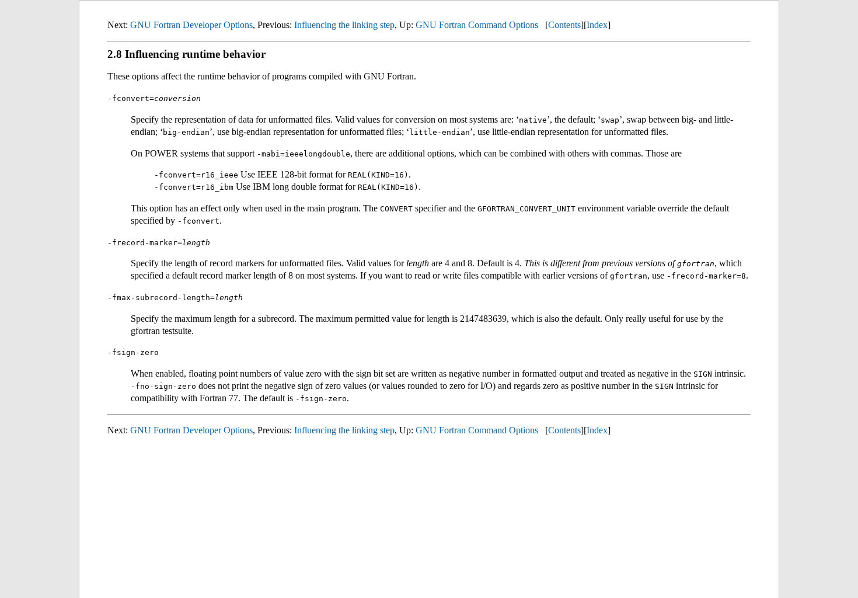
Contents (564, 25)
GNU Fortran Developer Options (191, 25)
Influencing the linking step (344, 25)
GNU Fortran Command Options (477, 25)
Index (597, 25)
